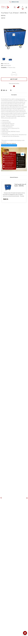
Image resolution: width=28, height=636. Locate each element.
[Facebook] (1, 90)
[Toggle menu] (26, 7)
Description (14, 94)
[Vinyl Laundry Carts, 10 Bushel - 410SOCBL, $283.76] (7, 187)
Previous (1, 497)
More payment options (14, 83)
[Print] (6, 90)
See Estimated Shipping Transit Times (9, 145)
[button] (18, 7)
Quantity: (14, 72)
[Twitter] (8, 90)
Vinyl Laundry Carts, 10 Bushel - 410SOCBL (20, 185)
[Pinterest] (10, 90)
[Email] (4, 90)
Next (27, 497)
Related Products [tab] (14, 177)
